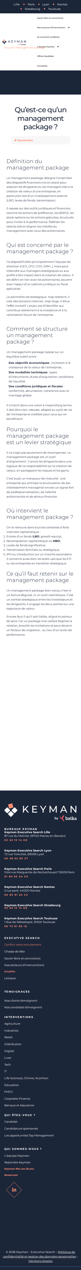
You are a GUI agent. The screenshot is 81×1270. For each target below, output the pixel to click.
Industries (11, 1030)
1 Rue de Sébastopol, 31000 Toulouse (29, 922)
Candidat (10, 1121)
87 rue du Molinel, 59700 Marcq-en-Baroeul (35, 835)
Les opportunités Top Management (29, 1135)
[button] (40, 140)
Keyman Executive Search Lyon (27, 850)
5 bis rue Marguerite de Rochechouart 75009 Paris (39, 872)
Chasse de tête (14, 951)
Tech (7, 1064)
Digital (9, 1051)
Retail (8, 1037)
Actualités (9, 971)
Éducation (11, 1085)
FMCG (8, 1091)
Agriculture (12, 1023)
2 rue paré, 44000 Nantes (22, 890)
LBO (36, 536)
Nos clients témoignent (20, 1000)
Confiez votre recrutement (22, 944)
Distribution (12, 1044)
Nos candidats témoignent (23, 1007)
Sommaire (25, 140)
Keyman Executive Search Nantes (29, 887)
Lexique (10, 978)
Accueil (9, 47)
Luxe (7, 1057)
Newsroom (11, 1175)
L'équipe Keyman (16, 1155)
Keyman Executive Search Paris (28, 868)
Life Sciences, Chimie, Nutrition (26, 1078)
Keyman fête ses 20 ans (19, 1168)
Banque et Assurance (19, 1105)
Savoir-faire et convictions (22, 958)
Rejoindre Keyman (17, 1162)
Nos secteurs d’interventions (24, 965)
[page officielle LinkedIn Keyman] (14, 1190)
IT (5, 1071)
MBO (56, 541)
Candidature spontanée (21, 1128)
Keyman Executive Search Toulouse (30, 918)
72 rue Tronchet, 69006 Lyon (24, 854)
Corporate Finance (17, 1098)
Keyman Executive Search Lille (27, 832)
